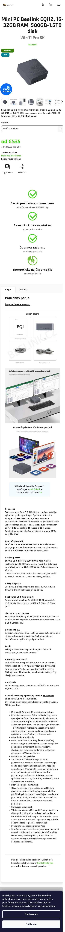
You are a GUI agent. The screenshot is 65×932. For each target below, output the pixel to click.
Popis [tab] (8, 289)
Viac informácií (46, 906)
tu (41, 492)
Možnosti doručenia (11, 155)
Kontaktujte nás (45, 863)
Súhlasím (31, 924)
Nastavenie (31, 914)
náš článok (35, 489)
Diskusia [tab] (23, 289)
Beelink (32, 44)
